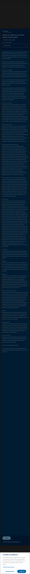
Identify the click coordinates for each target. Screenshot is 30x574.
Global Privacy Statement (9, 567)
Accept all (21, 571)
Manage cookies (10, 571)
